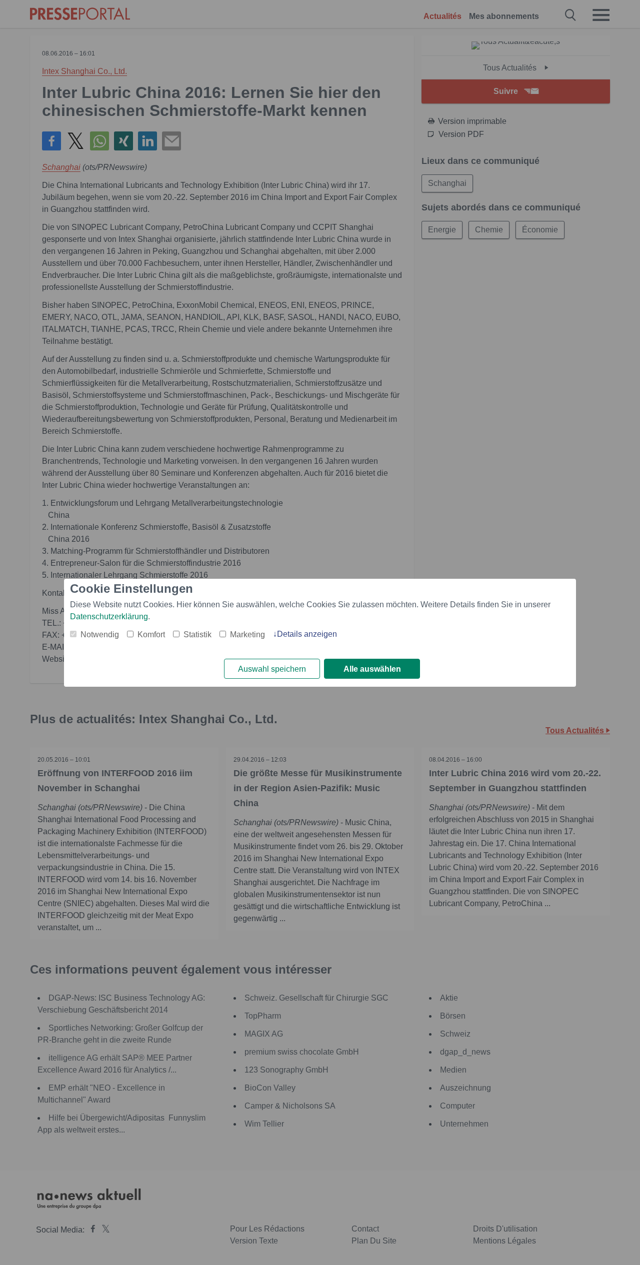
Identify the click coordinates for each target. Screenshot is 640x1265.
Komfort (151, 634)
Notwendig (99, 634)
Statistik (198, 634)
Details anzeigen (307, 634)
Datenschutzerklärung (109, 616)
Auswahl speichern (272, 669)
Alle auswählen (372, 669)
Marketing (247, 634)
